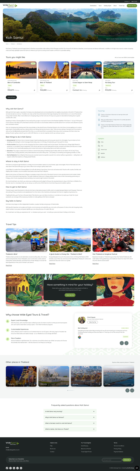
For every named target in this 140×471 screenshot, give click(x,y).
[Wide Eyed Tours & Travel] (21, 443)
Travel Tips (121, 5)
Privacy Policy (117, 448)
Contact (52, 451)
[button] (127, 1)
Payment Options (118, 451)
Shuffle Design (130, 468)
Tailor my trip (132, 5)
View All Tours (11, 97)
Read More (9, 265)
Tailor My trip (92, 322)
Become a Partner (86, 448)
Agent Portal (134, 1)
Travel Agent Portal (86, 451)
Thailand (13, 43)
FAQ (51, 445)
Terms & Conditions (119, 445)
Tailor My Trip (70, 295)
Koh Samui (19, 43)
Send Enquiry (84, 445)
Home (7, 43)
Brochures (53, 448)
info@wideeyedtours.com (13, 449)
